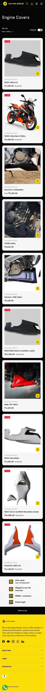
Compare (33, 30)
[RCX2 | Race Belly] (22, 434)
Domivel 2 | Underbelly (13, 189)
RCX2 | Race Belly (11, 458)
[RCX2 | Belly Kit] (22, 58)
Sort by (5, 28)
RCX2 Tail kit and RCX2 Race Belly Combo (21, 512)
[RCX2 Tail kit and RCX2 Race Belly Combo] (22, 488)
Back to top (22, 610)
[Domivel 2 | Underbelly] (22, 166)
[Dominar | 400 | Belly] (22, 273)
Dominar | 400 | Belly (13, 297)
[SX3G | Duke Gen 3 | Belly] (22, 112)
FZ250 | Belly (10, 243)
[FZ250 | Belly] (22, 219)
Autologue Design (12, 686)
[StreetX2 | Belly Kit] (22, 542)
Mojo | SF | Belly (11, 404)
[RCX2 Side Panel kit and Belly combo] (22, 327)
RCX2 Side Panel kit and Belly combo (19, 351)
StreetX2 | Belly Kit (12, 565)
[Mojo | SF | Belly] (22, 380)
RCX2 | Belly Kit (11, 82)
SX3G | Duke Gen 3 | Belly (15, 136)
